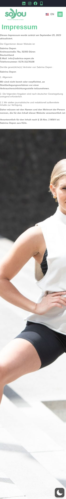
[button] (60, 14)
